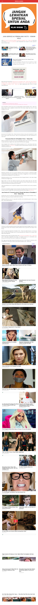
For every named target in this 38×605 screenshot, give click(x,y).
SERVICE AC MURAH (19, 1)
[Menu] (2, 1)
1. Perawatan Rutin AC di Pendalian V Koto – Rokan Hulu (10, 103)
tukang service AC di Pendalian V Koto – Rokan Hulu (21, 81)
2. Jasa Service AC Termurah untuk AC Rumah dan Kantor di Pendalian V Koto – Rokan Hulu (15, 104)
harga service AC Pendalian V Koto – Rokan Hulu (21, 82)
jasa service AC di (28, 235)
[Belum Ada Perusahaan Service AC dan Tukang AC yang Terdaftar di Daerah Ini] (6, 62)
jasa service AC (31, 190)
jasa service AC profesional (11, 41)
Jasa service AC (12, 145)
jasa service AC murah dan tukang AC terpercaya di (18, 40)
